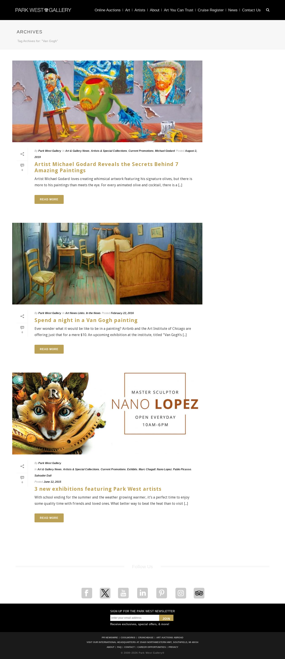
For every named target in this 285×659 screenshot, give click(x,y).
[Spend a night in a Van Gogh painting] (107, 263)
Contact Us (251, 10)
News (233, 10)
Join (166, 618)
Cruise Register (211, 10)
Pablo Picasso (182, 469)
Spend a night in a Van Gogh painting (86, 320)
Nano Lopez (164, 469)
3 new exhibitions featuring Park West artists (98, 489)
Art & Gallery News (77, 150)
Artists (139, 10)
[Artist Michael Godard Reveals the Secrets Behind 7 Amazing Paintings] (107, 101)
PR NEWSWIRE (110, 637)
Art (127, 10)
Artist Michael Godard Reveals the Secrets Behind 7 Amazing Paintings (106, 167)
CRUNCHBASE (146, 637)
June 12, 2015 (52, 481)
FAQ (119, 647)
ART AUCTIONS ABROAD (169, 637)
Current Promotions (141, 150)
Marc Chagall (147, 469)
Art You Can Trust (178, 10)
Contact (129, 647)
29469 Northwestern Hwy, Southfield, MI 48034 (169, 642)
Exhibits (132, 469)
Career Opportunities (151, 647)
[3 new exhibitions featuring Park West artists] (107, 413)
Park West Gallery (49, 150)
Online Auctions (108, 10)
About (154, 10)
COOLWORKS (128, 637)
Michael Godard (165, 150)
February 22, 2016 (122, 313)
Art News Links (75, 313)
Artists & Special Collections (109, 150)
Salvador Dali (43, 475)
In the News (93, 313)
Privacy (173, 647)
